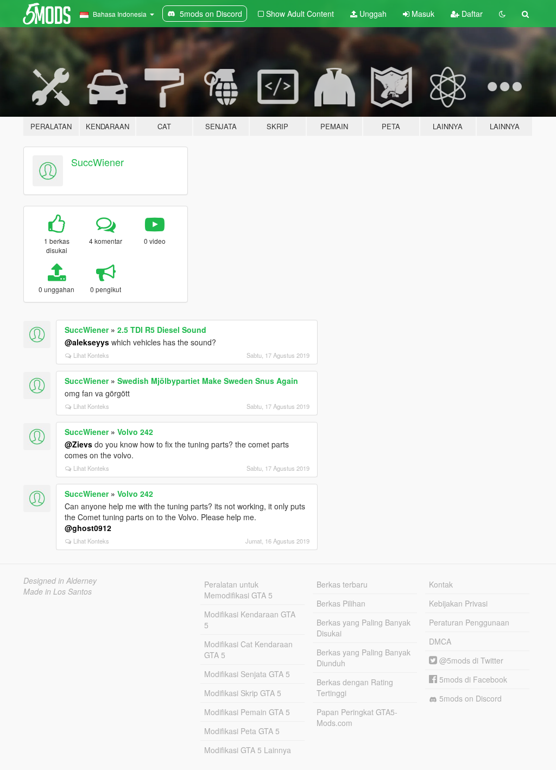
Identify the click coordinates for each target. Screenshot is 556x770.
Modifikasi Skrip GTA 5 (242, 692)
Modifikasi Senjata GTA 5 (247, 673)
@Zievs (78, 444)
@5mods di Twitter (470, 660)
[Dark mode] (502, 13)
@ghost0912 (88, 527)
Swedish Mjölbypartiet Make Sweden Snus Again (207, 380)
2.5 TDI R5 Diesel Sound (161, 329)
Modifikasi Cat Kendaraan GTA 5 (248, 649)
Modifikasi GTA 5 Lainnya (247, 749)
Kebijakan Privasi (458, 603)
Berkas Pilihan (341, 603)
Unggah (372, 13)
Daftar (471, 13)
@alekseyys (87, 342)
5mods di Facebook (472, 679)
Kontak (441, 584)
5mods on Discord (469, 698)
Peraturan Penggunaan (469, 622)
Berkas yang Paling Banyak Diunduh (363, 657)
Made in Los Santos (57, 591)
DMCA (440, 641)
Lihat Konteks (91, 355)
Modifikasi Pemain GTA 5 (247, 711)
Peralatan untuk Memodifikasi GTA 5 (238, 590)
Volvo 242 (135, 431)
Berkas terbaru (342, 584)
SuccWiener (97, 162)
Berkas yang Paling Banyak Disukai (363, 628)
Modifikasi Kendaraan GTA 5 (249, 619)
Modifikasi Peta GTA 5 (242, 730)
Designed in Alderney (60, 580)
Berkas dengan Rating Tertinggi (355, 687)
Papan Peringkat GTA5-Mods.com (357, 717)
